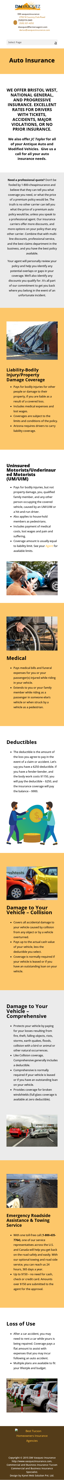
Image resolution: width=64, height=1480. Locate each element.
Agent (49, 546)
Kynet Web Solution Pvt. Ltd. (38, 1475)
